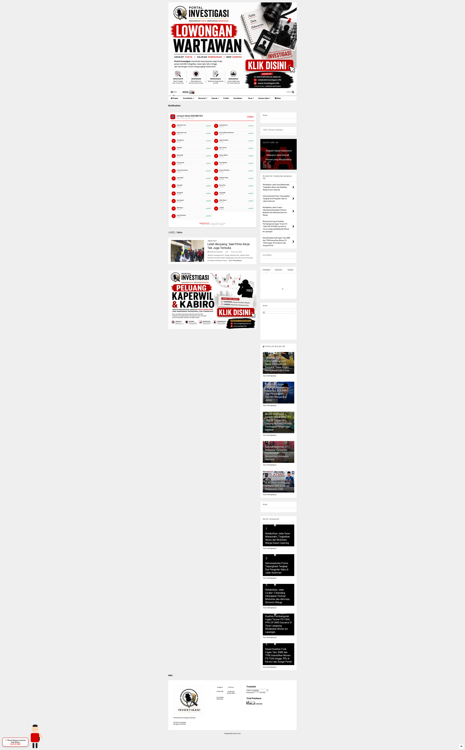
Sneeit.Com (237, 733)
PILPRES (267, 255)
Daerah (214, 98)
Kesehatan (238, 98)
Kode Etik (220, 691)
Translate (262, 692)
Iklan (279, 98)
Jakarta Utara (212, 241)
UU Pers (231, 687)
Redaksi (220, 687)
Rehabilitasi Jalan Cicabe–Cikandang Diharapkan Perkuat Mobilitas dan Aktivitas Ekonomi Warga (277, 596)
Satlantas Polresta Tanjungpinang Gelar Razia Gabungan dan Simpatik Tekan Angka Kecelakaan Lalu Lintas (277, 364)
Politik (226, 98)
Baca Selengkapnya (235, 260)
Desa (250, 98)
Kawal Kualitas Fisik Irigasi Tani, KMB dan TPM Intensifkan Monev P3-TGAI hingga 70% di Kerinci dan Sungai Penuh (278, 655)
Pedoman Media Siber (231, 692)
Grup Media (187, 98)
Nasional (201, 98)
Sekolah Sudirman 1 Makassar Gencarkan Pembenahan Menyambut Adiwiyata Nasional (277, 453)
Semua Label (263, 98)
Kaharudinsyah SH (284, 166)
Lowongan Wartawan (220, 698)
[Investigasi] (188, 93)
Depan (175, 98)
